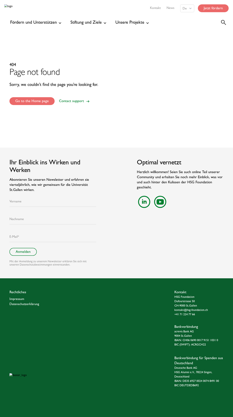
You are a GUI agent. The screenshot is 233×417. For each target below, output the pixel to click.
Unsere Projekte (129, 23)
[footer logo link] (47, 380)
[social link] (144, 202)
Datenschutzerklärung (24, 304)
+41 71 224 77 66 (184, 314)
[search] (223, 22)
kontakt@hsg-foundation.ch (191, 310)
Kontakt (155, 8)
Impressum (16, 299)
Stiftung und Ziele (86, 23)
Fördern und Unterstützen (33, 23)
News (170, 8)
